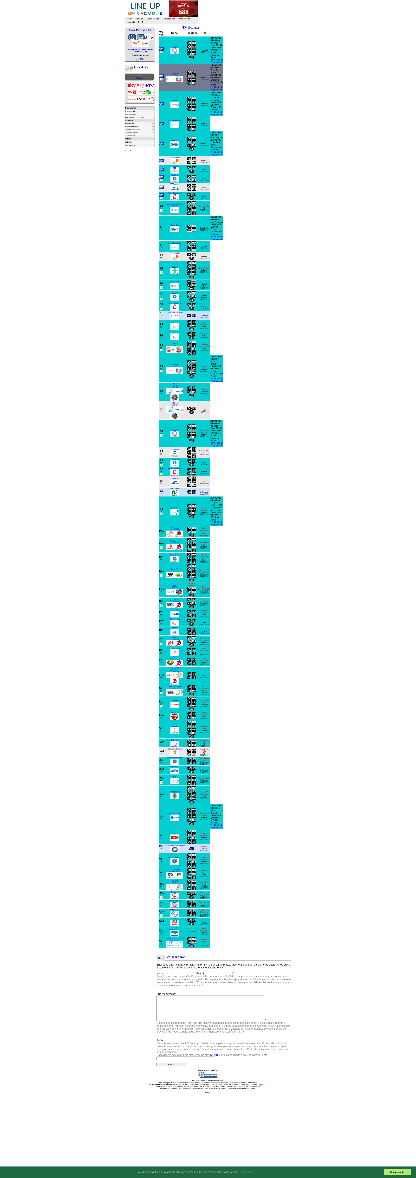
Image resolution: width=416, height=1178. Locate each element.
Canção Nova (174, 940)
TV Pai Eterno (174, 648)
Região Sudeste (131, 126)
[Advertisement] (258, 12)
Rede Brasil (174, 555)
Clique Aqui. (262, 1085)
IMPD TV (175, 387)
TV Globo (175, 75)
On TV (175, 883)
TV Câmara (174, 166)
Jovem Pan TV (175, 901)
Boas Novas (175, 767)
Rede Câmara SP (175, 193)
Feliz (175, 919)
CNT (175, 657)
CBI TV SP (174, 599)
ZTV (174, 628)
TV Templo (174, 528)
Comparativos (130, 114)
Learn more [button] (246, 1172)
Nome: (160, 973)
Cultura (175, 267)
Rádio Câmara (174, 489)
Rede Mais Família (174, 758)
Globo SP (174, 73)
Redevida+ (174, 740)
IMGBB (214, 1055)
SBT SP (175, 344)
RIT (174, 688)
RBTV (174, 586)
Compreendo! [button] (397, 1172)
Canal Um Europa (175, 687)
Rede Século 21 (174, 929)
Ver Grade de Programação (216, 61)
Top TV (175, 712)
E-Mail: (199, 973)
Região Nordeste (131, 133)
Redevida (174, 726)
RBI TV (175, 384)
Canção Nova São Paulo (174, 939)
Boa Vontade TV (174, 857)
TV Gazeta (174, 541)
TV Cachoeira (174, 870)
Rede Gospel (174, 910)
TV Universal (174, 530)
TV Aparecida (174, 792)
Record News (174, 814)
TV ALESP (175, 175)
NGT (175, 322)
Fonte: (223, 1047)
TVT (174, 833)
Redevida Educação (175, 749)
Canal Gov (174, 140)
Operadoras (130, 111)
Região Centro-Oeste (133, 130)
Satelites (128, 142)
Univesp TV (174, 282)
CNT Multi (175, 668)
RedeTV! (174, 508)
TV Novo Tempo (174, 871)
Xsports (175, 701)
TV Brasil (174, 101)
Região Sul (129, 123)
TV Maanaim (175, 619)
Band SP (174, 569)
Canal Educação (174, 120)
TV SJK (175, 881)
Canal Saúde (175, 157)
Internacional (130, 145)
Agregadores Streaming (134, 117)
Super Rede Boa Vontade (175, 845)
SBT (174, 345)
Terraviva (174, 892)
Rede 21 (174, 637)
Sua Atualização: (166, 994)
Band (174, 571)
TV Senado (174, 184)
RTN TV (174, 610)
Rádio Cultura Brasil (174, 312)
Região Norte (130, 136)
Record (175, 47)
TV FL (174, 928)
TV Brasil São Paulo (174, 204)
